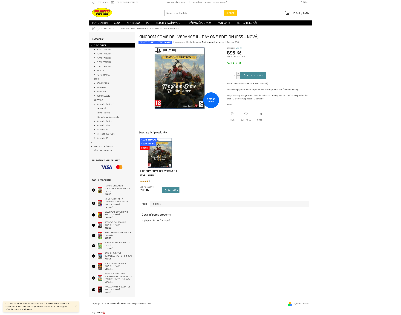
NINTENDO (98, 100)
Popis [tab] (144, 203)
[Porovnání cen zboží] (99, 312)
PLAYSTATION (100, 45)
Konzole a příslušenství (108, 117)
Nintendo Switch (104, 121)
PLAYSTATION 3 (104, 58)
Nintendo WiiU (103, 125)
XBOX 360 (101, 91)
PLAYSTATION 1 (104, 66)
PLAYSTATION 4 (104, 53)
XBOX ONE (101, 87)
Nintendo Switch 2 (105, 104)
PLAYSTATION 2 (104, 62)
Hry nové (102, 108)
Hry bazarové (104, 112)
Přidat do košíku (255, 75)
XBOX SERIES (103, 83)
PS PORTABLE (103, 74)
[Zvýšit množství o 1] (238, 73)
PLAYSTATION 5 (104, 49)
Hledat (230, 13)
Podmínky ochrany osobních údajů (210, 2)
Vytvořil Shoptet (301, 303)
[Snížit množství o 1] (238, 77)
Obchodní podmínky (177, 2)
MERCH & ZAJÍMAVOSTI (104, 146)
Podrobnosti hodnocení (213, 42)
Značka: (233, 42)
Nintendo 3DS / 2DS (106, 133)
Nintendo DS (102, 138)
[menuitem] (100, 22)
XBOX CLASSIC (103, 96)
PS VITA (100, 70)
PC (95, 142)
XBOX (96, 79)
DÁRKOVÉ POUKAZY (103, 150)
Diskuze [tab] (157, 203)
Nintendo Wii (102, 129)
